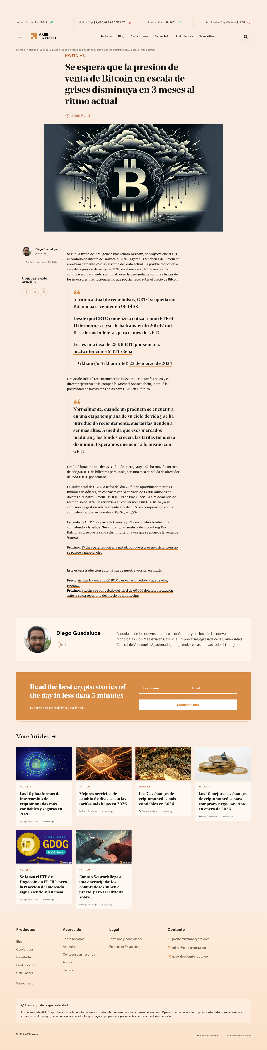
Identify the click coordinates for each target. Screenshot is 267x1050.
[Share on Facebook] (26, 292)
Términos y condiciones (125, 939)
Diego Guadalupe (46, 249)
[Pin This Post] (44, 292)
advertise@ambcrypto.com (191, 956)
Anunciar (69, 947)
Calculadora (184, 36)
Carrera (68, 970)
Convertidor (162, 36)
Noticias (107, 36)
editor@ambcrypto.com (189, 948)
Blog (121, 36)
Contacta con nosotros (79, 954)
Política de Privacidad (124, 947)
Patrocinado (24, 983)
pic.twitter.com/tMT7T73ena (102, 352)
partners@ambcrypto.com (191, 939)
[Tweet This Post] (35, 292)
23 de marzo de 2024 (150, 363)
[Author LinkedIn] (62, 645)
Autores (68, 962)
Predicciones (139, 36)
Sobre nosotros (73, 939)
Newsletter (206, 36)
